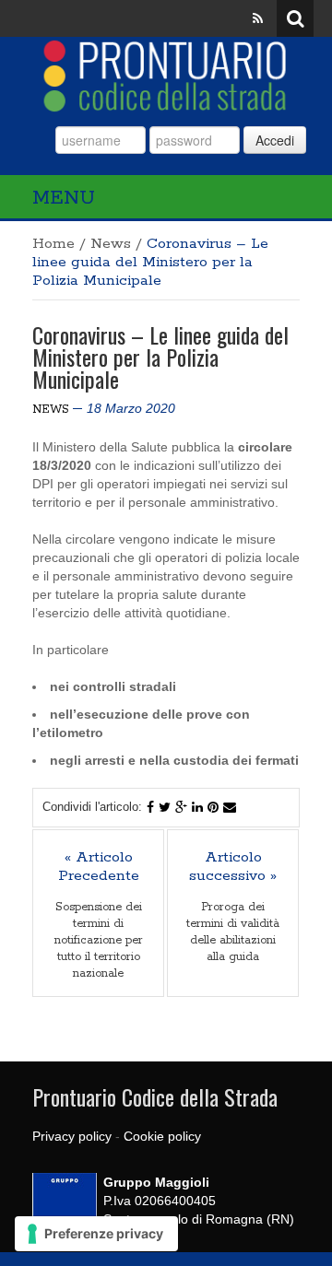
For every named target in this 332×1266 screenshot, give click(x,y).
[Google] (181, 807)
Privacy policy (72, 1136)
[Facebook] (150, 807)
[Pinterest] (213, 807)
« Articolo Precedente (98, 867)
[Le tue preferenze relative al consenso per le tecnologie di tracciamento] (96, 1233)
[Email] (229, 807)
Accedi (274, 140)
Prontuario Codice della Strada (155, 1096)
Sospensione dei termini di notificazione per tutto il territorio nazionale (98, 940)
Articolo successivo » (233, 867)
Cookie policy (162, 1136)
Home (53, 243)
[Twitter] (165, 807)
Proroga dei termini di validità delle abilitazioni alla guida (232, 932)
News (110, 243)
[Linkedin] (197, 807)
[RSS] (258, 18)
